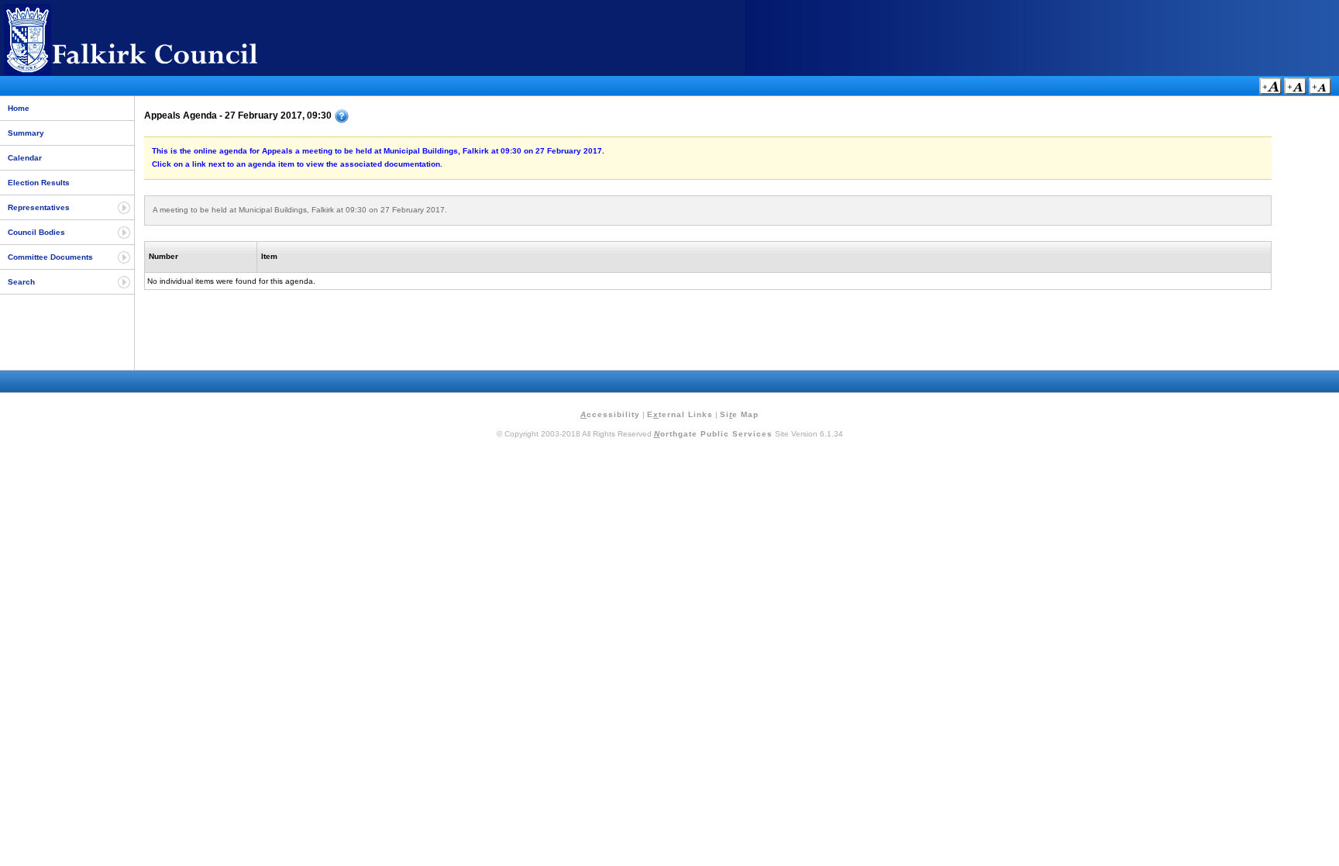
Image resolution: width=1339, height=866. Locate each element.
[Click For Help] (341, 116)
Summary (26, 133)
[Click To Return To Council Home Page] (159, 72)
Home (18, 108)
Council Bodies (36, 232)
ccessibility (610, 414)
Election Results (39, 182)
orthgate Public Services (713, 434)
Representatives (39, 207)
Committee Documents (50, 257)
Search (21, 282)
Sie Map (739, 414)
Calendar (25, 158)
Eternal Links (680, 414)
